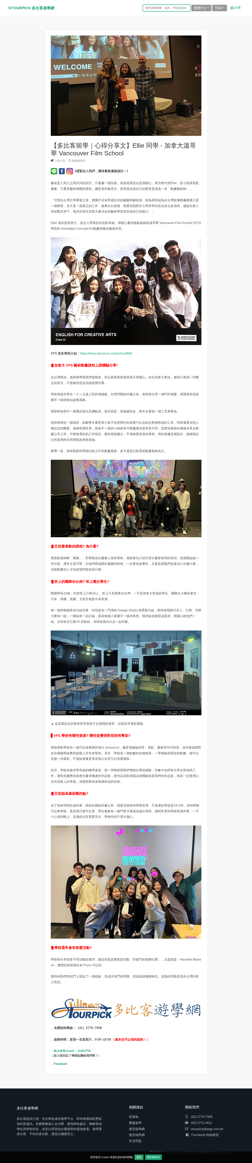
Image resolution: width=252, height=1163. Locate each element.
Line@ (70, 1050)
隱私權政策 (153, 1157)
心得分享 (59, 160)
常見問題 (135, 1141)
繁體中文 (200, 8)
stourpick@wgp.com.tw (207, 1129)
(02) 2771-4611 (201, 1123)
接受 (139, 1157)
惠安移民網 (137, 1135)
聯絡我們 (192, 1107)
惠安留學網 (137, 1129)
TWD (218, 8)
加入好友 (60, 1050)
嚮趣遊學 (135, 1123)
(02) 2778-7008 (201, 1116)
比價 (237, 7)
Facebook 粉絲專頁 (205, 1135)
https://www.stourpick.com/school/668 (106, 353)
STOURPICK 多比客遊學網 (31, 8)
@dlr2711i (84, 1050)
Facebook (60, 1063)
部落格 (133, 1116)
